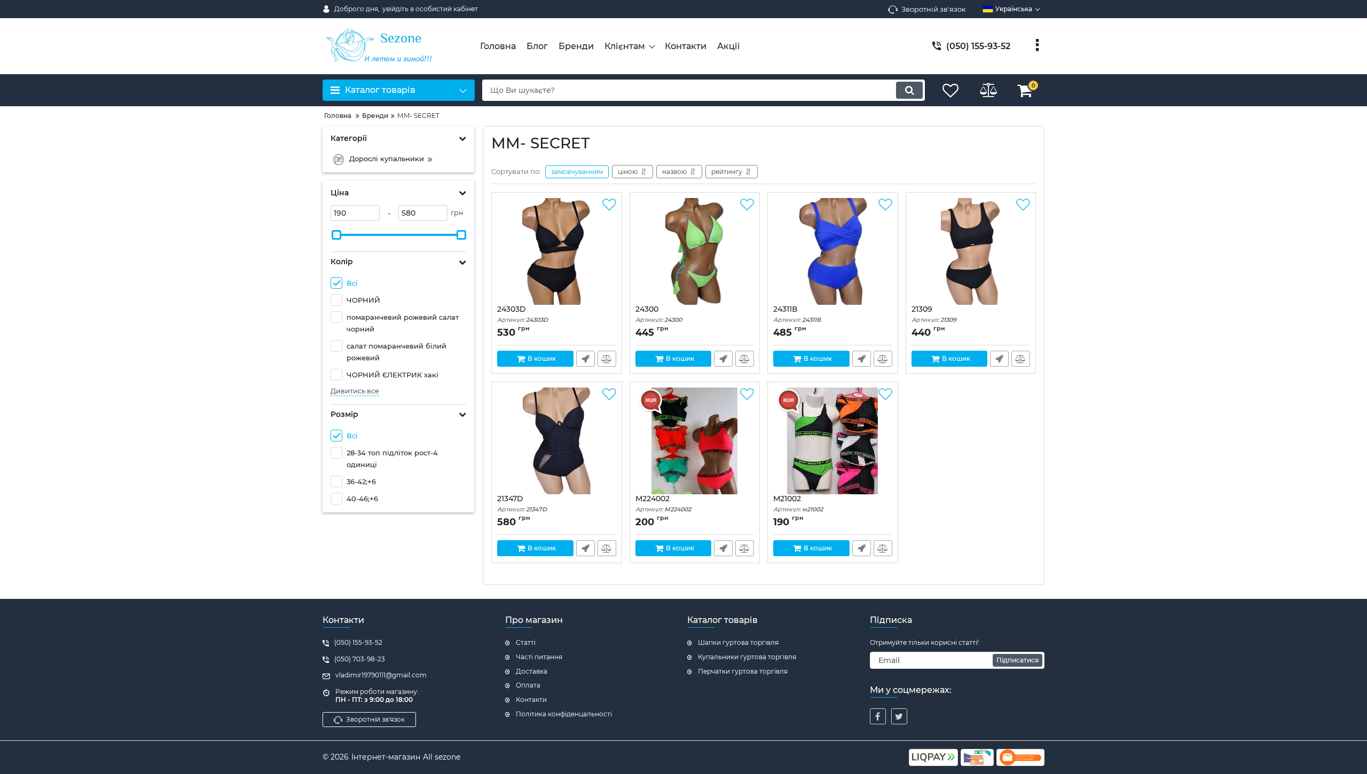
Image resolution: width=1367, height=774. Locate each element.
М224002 (663, 503)
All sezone (441, 757)
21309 (934, 314)
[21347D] (556, 441)
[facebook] (878, 716)
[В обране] (609, 205)
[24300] (695, 251)
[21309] (971, 251)
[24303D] (556, 251)
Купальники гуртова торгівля (747, 657)
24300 (658, 314)
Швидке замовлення (585, 359)
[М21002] (832, 441)
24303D (522, 314)
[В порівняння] (607, 359)
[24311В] (832, 251)
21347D (522, 503)
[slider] (336, 235)
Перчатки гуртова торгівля (743, 671)
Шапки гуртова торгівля (738, 642)
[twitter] (899, 716)
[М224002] (695, 441)
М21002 (798, 503)
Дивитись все (355, 391)
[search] (909, 90)
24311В (797, 314)
